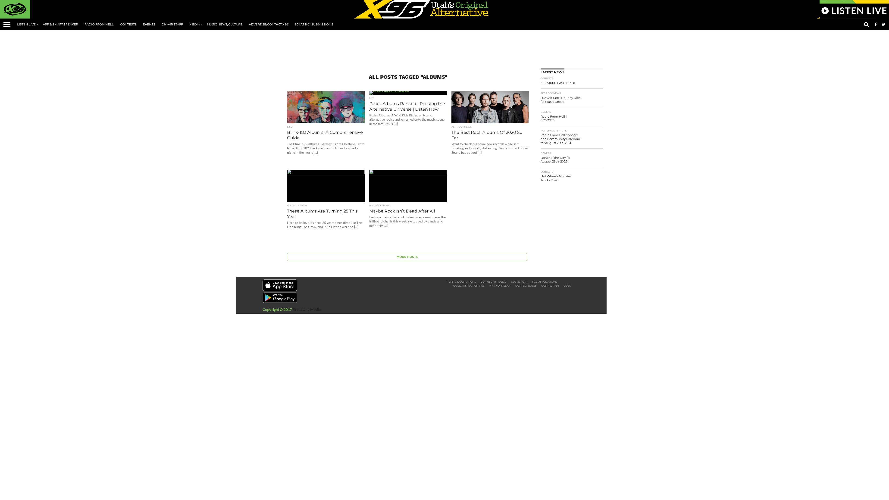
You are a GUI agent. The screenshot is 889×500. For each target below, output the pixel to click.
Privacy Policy (500, 285)
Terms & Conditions (461, 281)
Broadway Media (307, 309)
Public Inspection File (468, 285)
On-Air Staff (172, 24)
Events (149, 24)
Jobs (567, 285)
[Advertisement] (444, 47)
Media (194, 24)
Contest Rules (526, 285)
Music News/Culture (224, 24)
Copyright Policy (493, 281)
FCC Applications (544, 281)
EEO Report (519, 281)
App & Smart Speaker (60, 24)
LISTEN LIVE (26, 24)
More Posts (407, 257)
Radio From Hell (99, 24)
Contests (128, 24)
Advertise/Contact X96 (268, 24)
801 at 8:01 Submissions (314, 24)
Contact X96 (550, 285)
